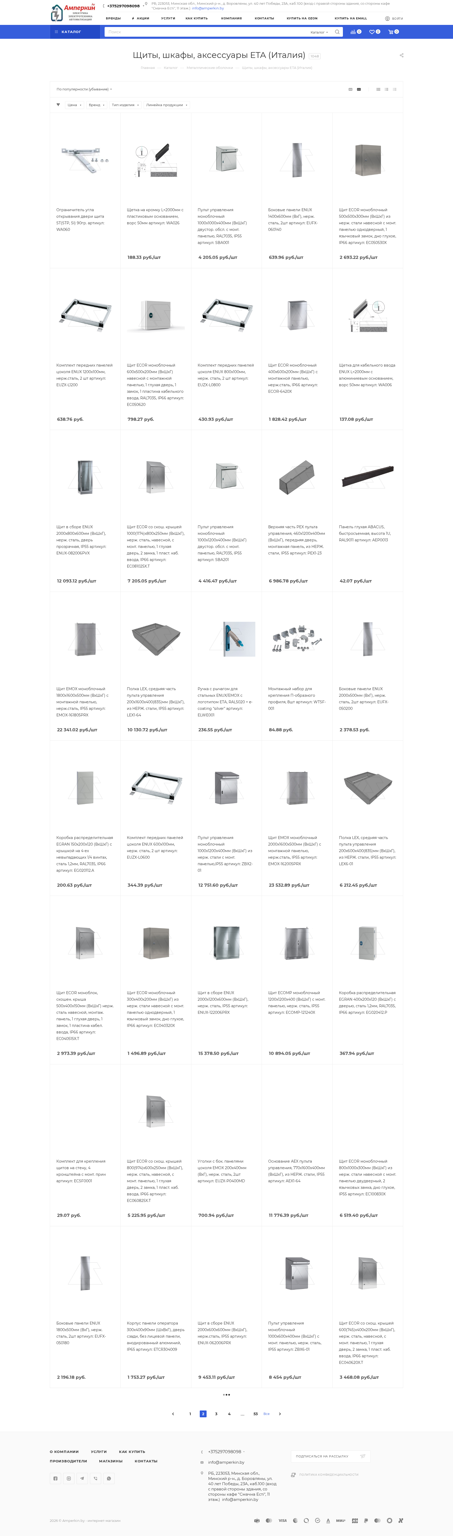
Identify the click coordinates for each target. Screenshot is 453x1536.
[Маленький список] (350, 89)
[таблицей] (394, 89)
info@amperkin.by (208, 8)
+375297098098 (123, 5)
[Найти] (337, 32)
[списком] (386, 89)
